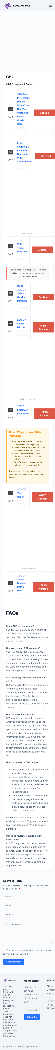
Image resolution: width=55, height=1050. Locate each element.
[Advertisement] (27, 39)
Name (9, 896)
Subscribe (32, 1017)
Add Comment (13, 924)
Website (9, 914)
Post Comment (13, 961)
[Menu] (50, 5)
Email (8, 905)
